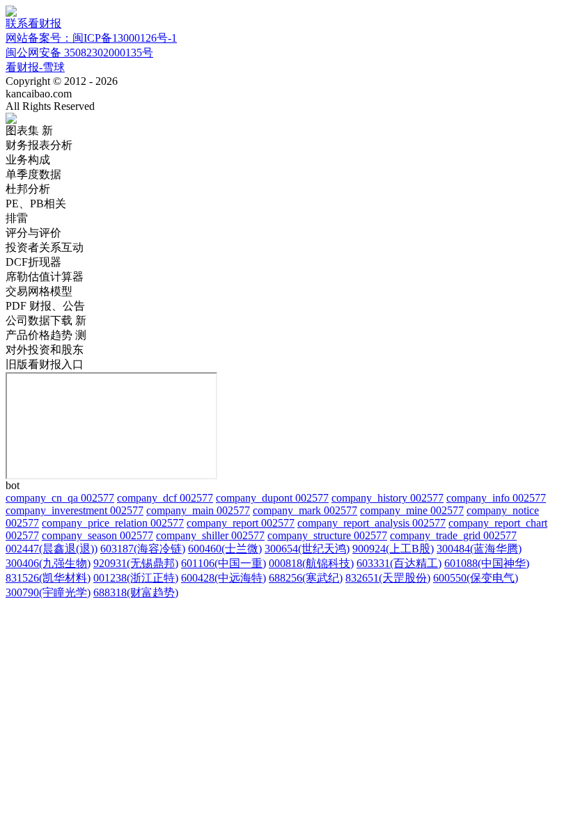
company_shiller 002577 (210, 535)
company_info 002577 (496, 498)
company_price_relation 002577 (113, 523)
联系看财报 (33, 23)
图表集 (29, 130)
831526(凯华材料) (48, 578)
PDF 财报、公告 (45, 306)
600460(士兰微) (225, 549)
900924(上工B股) (393, 549)
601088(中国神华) (486, 563)
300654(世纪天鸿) (307, 549)
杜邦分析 (28, 189)
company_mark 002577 (305, 510)
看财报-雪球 (35, 67)
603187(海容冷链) (142, 549)
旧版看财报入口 (45, 364)
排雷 (17, 218)
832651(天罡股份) (387, 578)
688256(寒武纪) (306, 578)
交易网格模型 (39, 291)
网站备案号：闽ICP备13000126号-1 (91, 38)
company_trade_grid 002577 (453, 535)
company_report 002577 (241, 523)
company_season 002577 (97, 535)
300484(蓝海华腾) (479, 549)
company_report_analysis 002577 (371, 523)
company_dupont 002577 (272, 498)
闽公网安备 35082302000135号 (79, 52)
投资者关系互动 (45, 247)
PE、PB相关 (36, 203)
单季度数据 (33, 174)
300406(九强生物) (48, 563)
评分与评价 (33, 233)
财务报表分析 (39, 145)
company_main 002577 (198, 510)
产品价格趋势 (46, 335)
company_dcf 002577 (165, 498)
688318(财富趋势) (135, 592)
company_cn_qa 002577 (60, 498)
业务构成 (28, 160)
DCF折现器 (33, 262)
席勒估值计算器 (45, 276)
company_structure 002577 (327, 535)
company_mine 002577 (412, 510)
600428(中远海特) (223, 578)
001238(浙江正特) (135, 578)
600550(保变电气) (475, 578)
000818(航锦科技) (311, 563)
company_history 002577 (387, 498)
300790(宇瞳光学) (48, 592)
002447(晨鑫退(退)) (51, 549)
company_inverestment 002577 (74, 510)
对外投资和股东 (45, 350)
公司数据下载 (46, 320)
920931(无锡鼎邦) (135, 563)
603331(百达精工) (399, 563)
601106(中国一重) (223, 563)
